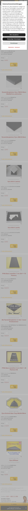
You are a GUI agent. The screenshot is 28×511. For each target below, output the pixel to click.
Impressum (17, 47)
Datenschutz (11, 47)
